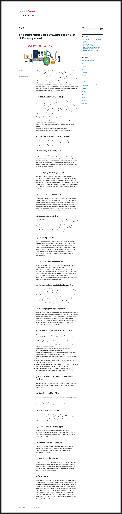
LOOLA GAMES (26, 15)
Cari (83, 27)
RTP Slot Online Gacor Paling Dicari (91, 48)
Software (22, 76)
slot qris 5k (84, 81)
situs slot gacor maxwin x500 (88, 60)
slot (83, 69)
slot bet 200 (84, 97)
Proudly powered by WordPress (34, 507)
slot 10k (84, 75)
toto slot (84, 66)
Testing (26, 76)
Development (22, 74)
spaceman (84, 88)
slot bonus (84, 100)
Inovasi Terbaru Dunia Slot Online (90, 50)
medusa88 (84, 72)
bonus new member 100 (87, 78)
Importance (28, 74)
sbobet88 (84, 91)
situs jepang (85, 103)
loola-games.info (40, 71)
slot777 (84, 63)
